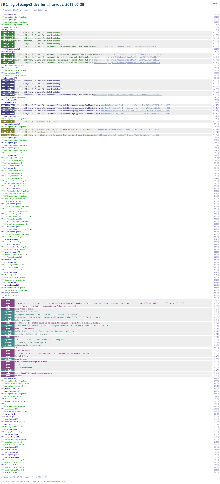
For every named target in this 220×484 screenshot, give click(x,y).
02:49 (215, 60)
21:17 (216, 424)
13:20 (216, 219)
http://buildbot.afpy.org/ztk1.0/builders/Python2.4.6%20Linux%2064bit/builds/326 (127, 57)
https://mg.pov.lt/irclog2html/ (57, 481)
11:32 (216, 204)
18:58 (215, 373)
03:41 (216, 78)
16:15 (216, 277)
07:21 (215, 129)
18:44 (215, 359)
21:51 (216, 444)
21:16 (216, 422)
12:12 (216, 209)
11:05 (216, 193)
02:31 (216, 52)
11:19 (216, 201)
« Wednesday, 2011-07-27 (11, 10)
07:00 (215, 121)
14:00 (216, 244)
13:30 (216, 224)
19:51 (216, 391)
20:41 (216, 411)
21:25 (216, 429)
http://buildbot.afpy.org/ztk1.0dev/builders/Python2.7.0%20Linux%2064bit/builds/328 (135, 105)
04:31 (216, 100)
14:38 (216, 260)
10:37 (216, 188)
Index (27, 10)
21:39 (216, 442)
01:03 (216, 25)
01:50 (216, 30)
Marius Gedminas (33, 481)
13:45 (216, 237)
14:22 (216, 249)
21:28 (216, 432)
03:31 (216, 70)
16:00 (216, 272)
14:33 (216, 254)
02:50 (215, 63)
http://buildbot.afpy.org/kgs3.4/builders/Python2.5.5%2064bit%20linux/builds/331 (126, 135)
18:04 (216, 288)
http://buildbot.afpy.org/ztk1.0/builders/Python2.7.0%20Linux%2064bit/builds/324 (128, 54)
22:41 (216, 447)
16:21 (216, 280)
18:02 (216, 285)
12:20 (216, 211)
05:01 (216, 102)
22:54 (216, 450)
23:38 (216, 462)
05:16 (215, 111)
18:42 (215, 340)
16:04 (216, 275)
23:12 (216, 452)
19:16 (216, 383)
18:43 (215, 353)
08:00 (216, 150)
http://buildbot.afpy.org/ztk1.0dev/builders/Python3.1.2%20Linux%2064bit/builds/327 (127, 95)
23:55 (216, 472)
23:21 (216, 455)
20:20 (216, 406)
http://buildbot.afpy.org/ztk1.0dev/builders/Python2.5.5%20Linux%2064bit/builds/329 (135, 113)
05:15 (215, 105)
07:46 (215, 135)
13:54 (216, 242)
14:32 (216, 252)
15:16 (216, 262)
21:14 (216, 419)
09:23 (216, 153)
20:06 (216, 396)
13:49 (216, 239)
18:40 (215, 314)
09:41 (216, 155)
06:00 (216, 116)
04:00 (215, 81)
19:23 (216, 389)
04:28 (216, 97)
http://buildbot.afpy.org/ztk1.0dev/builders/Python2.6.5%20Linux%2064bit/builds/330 (135, 111)
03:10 (216, 65)
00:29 (216, 19)
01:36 (216, 27)
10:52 (216, 191)
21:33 (216, 437)
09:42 (216, 176)
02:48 (215, 54)
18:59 (215, 376)
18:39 (215, 312)
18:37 (215, 306)
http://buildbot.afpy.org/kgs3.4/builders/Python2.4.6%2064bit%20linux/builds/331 (126, 129)
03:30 (216, 68)
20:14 (216, 399)
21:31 (216, 434)
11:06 (216, 196)
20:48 (216, 414)
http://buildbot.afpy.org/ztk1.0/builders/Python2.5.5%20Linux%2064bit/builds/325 (127, 63)
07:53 (216, 137)
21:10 (216, 416)
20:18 (216, 404)
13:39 (216, 234)
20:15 (216, 401)
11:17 (216, 199)
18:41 (215, 326)
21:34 (216, 439)
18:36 (215, 303)
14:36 (216, 257)
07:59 (216, 148)
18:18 (216, 293)
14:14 (216, 247)
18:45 (215, 367)
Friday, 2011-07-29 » (40, 10)
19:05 (216, 381)
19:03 (216, 378)
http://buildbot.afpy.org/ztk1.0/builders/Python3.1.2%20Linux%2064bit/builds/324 (126, 46)
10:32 (216, 186)
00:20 (216, 14)
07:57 (216, 143)
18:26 (216, 295)
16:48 (216, 282)
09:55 (216, 183)
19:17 (216, 386)
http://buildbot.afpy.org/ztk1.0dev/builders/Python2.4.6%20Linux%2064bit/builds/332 (135, 108)
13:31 (216, 229)
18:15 (216, 290)
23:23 (216, 457)
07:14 (216, 124)
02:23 (216, 49)
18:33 (216, 298)
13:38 (216, 232)
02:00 (215, 32)
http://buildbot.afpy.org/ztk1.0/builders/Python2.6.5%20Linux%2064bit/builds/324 (127, 60)
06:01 (216, 119)
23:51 (216, 470)
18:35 (215, 300)
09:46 (216, 181)
